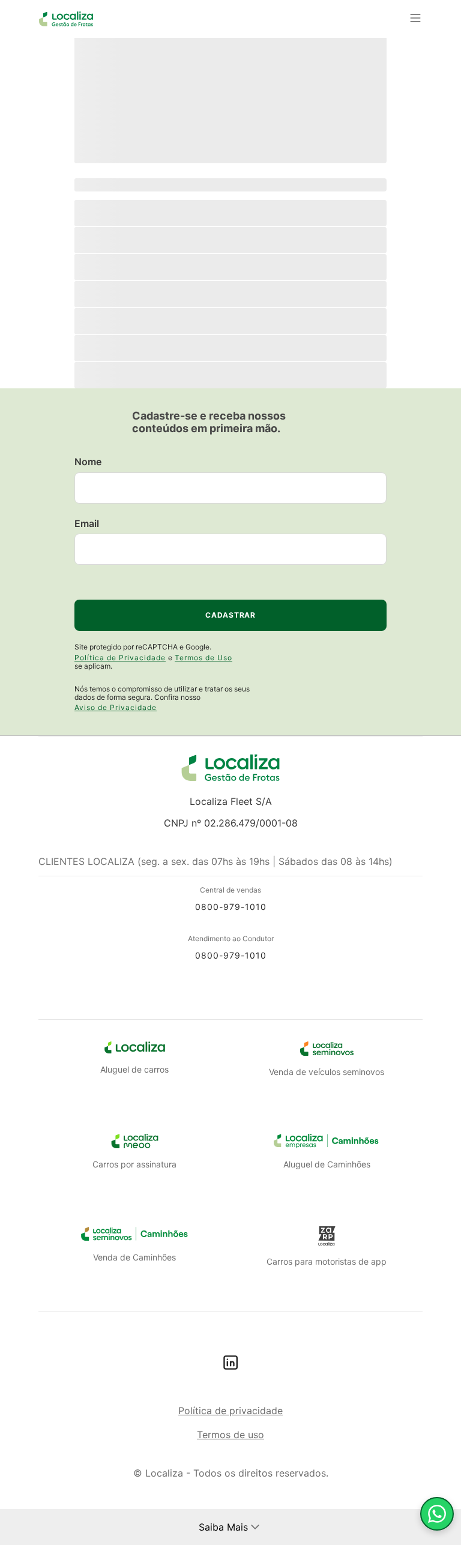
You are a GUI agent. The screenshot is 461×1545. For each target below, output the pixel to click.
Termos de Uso (203, 657)
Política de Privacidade (120, 657)
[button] (255, 1527)
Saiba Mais (223, 1527)
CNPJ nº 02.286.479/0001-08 (231, 823)
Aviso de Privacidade (115, 707)
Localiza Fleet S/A (231, 801)
